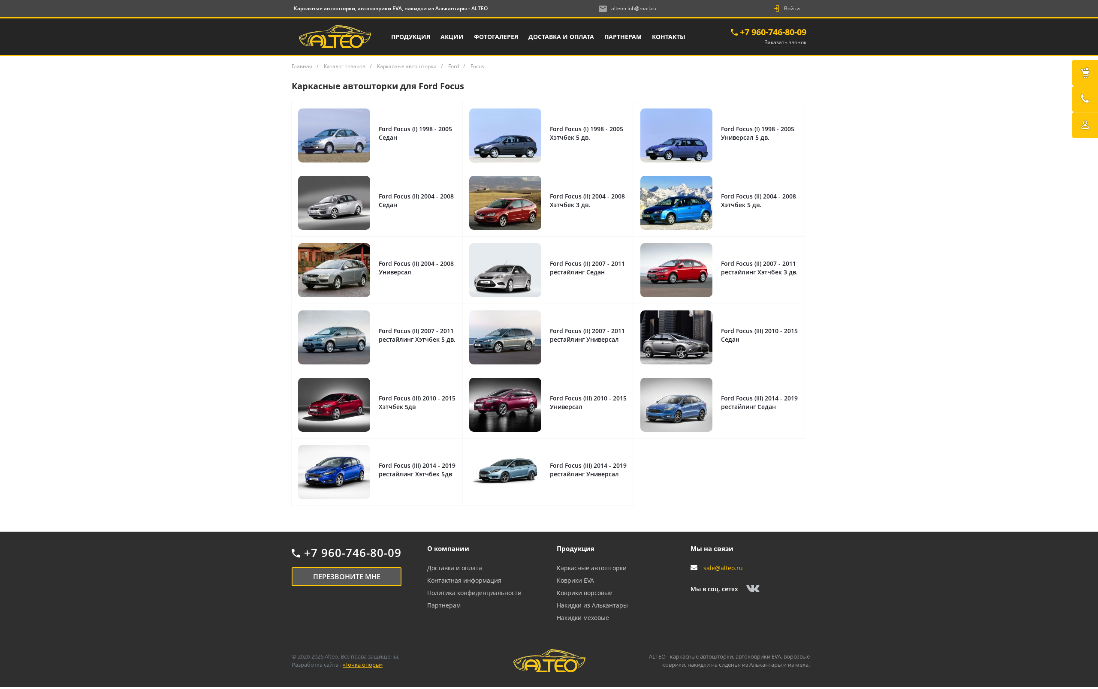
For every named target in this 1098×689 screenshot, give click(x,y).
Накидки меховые (583, 618)
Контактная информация (464, 580)
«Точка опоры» (363, 664)
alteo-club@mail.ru (633, 8)
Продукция (575, 548)
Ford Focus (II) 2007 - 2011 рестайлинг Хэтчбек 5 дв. (417, 335)
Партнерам (444, 605)
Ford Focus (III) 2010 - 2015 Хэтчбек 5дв (417, 402)
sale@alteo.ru (723, 568)
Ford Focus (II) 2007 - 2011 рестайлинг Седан (587, 267)
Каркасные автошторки (592, 568)
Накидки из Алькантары (592, 605)
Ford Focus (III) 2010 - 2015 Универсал (588, 402)
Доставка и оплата (454, 568)
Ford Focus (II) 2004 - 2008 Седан (416, 200)
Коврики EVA (575, 580)
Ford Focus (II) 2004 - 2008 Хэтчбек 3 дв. (587, 200)
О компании (448, 548)
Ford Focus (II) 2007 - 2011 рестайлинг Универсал (587, 335)
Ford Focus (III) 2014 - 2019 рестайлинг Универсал (588, 469)
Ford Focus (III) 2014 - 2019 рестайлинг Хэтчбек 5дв (417, 469)
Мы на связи (712, 548)
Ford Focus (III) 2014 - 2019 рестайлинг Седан (759, 402)
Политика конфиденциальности (474, 593)
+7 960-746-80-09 (773, 32)
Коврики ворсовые (584, 593)
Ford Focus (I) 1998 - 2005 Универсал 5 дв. (757, 133)
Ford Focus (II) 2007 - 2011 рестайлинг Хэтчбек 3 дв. (759, 267)
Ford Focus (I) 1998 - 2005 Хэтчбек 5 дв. (586, 133)
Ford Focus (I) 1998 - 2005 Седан (415, 133)
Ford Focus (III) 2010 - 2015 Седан (759, 335)
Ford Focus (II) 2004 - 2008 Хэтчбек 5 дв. (758, 200)
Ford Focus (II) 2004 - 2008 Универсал (416, 267)
